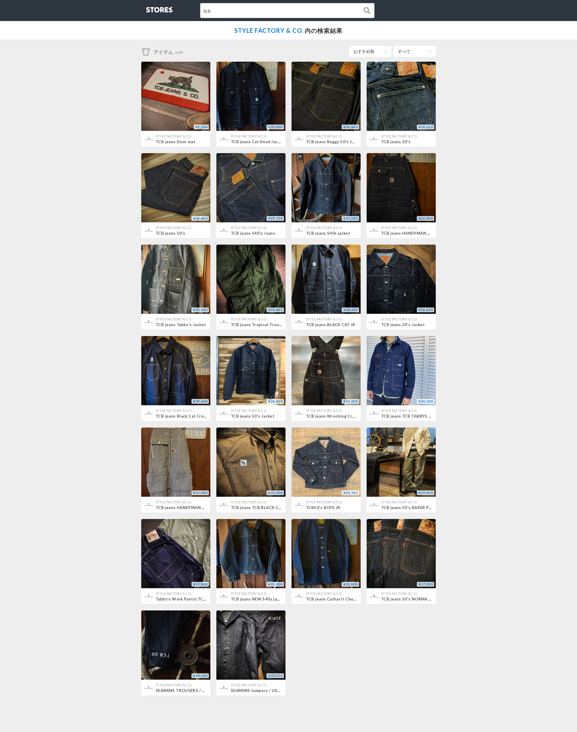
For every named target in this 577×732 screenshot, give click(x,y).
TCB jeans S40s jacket (328, 233)
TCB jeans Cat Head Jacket (257, 141)
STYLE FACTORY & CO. (268, 30)
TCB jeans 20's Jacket (403, 324)
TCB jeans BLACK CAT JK (331, 324)
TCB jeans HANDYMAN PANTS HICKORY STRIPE (203, 507)
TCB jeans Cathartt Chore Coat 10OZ (343, 599)
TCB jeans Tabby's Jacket (181, 324)
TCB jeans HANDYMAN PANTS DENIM (418, 233)
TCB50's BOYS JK (323, 507)
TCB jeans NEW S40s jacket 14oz (264, 599)
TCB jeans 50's (170, 233)
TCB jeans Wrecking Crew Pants (338, 416)
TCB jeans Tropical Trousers (259, 324)
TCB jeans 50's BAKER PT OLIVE (412, 507)
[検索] (367, 10)
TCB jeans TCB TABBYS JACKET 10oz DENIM (425, 416)
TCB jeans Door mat (175, 141)
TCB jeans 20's (396, 141)
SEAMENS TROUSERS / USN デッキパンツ (196, 690)
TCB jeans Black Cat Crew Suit (186, 416)
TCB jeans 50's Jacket (252, 416)
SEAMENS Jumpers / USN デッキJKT (266, 690)
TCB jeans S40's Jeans (253, 233)
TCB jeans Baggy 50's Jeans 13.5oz (341, 141)
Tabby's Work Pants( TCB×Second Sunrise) (198, 599)
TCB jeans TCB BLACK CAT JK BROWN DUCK (275, 507)
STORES (149, 8)
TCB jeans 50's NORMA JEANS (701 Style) (422, 599)
